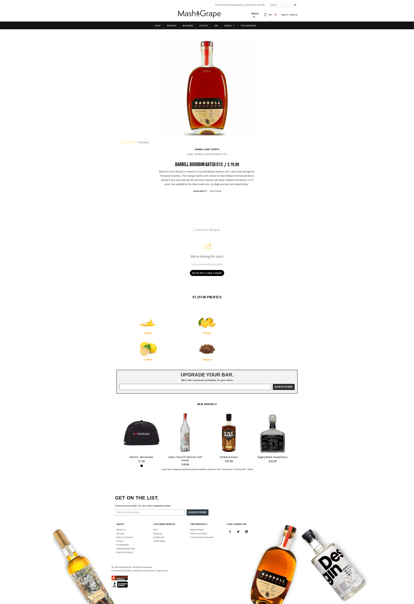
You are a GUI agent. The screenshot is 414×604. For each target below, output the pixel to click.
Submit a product (198, 533)
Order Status (159, 541)
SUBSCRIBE (283, 386)
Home (190, 154)
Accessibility (122, 545)
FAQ (155, 529)
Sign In (284, 14)
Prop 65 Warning (124, 552)
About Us (121, 529)
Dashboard (158, 537)
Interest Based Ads (125, 548)
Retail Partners (197, 529)
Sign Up (294, 14)
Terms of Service (124, 537)
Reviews (120, 533)
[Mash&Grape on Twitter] (238, 532)
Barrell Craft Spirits (207, 149)
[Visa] (120, 584)
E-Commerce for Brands (201, 537)
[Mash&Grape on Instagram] (247, 532)
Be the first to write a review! (207, 273)
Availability (200, 191)
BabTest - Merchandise (141, 457)
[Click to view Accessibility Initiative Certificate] (120, 578)
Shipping (157, 533)
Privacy (119, 541)
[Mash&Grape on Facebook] (230, 532)
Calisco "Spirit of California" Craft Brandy (185, 459)
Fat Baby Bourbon (229, 457)
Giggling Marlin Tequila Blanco (272, 457)
